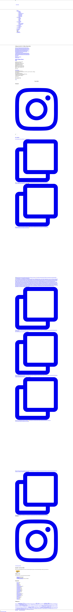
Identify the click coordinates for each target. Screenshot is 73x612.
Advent (16, 603)
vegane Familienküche (45, 607)
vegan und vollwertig (21, 608)
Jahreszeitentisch (47, 604)
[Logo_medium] (17, 4)
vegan (31, 607)
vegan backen (37, 607)
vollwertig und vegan (38, 608)
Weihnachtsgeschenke (23, 609)
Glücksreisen (18, 589)
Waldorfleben (18, 609)
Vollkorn (27, 608)
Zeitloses (18, 599)
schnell (49, 605)
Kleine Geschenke (19, 593)
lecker (21, 605)
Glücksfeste (18, 587)
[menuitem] (37, 10)
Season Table (18, 607)
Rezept (44, 605)
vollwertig (31, 608)
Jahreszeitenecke (37, 604)
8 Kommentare (17, 70)
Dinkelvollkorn (33, 603)
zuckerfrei (32, 609)
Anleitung (21, 603)
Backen (18, 582)
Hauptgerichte (17, 57)
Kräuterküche (18, 594)
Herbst (18, 592)
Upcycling (18, 597)
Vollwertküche (46, 608)
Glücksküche (18, 588)
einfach (47, 603)
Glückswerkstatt (29, 604)
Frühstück (18, 585)
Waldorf (51, 608)
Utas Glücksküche (25, 607)
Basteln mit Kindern (28, 603)
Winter (18, 598)
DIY (37, 603)
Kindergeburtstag (53, 604)
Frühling (18, 584)
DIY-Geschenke (42, 603)
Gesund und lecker (19, 586)
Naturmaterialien (19, 595)
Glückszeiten (18, 590)
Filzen (18, 583)
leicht (25, 605)
